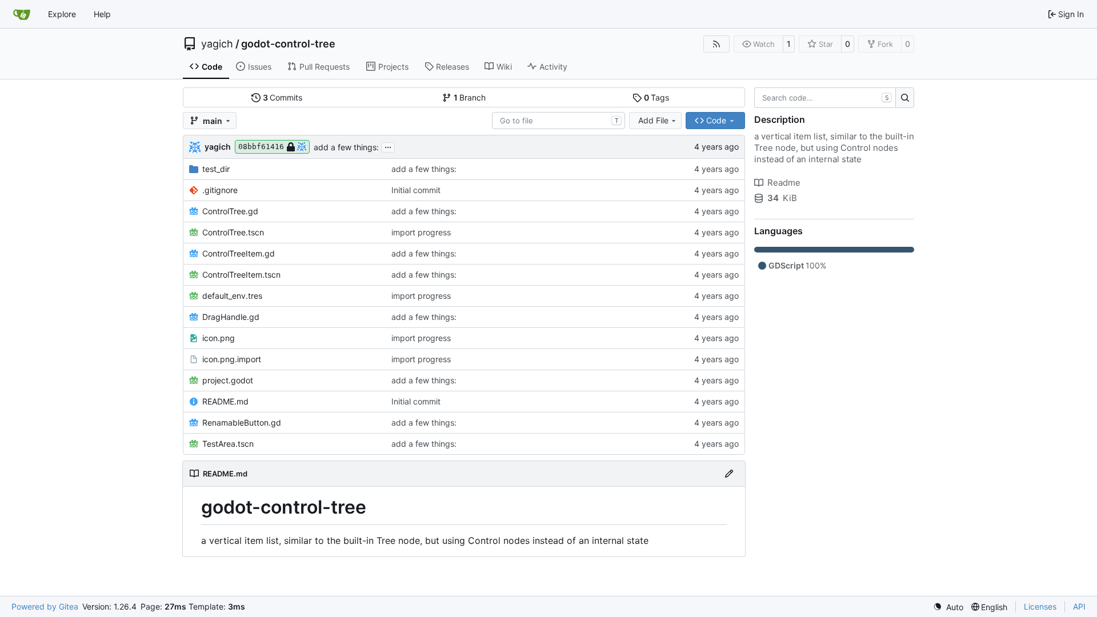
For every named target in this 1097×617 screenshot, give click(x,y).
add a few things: (346, 147)
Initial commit (416, 190)
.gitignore (220, 190)
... (388, 146)
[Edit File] (729, 473)
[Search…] (904, 97)
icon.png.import (231, 359)
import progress (421, 232)
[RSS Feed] (716, 44)
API (1079, 606)
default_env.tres (232, 296)
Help (102, 14)
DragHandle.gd (230, 317)
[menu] (948, 607)
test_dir (216, 169)
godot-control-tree (288, 44)
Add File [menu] (653, 120)
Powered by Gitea (44, 606)
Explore (62, 14)
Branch (470, 97)
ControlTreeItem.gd (238, 253)
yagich (217, 44)
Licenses (1040, 606)
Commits (283, 97)
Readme (783, 182)
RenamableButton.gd (241, 422)
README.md (225, 401)
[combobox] (558, 120)
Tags (657, 97)
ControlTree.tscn (233, 232)
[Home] (22, 14)
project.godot (227, 380)
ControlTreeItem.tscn (241, 274)
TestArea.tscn (228, 443)
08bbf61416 (261, 146)
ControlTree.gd (230, 211)
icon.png (218, 338)
